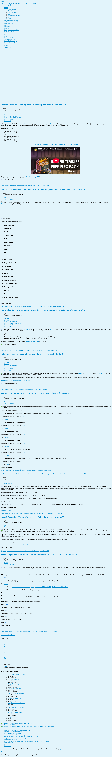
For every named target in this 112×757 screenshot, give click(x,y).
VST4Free (7, 44)
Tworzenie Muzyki (9, 39)
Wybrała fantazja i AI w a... (15, 698)
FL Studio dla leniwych (10, 41)
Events (6, 45)
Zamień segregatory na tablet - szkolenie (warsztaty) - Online (21, 736)
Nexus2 (7, 419)
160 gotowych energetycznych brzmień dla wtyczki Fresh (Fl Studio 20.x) (33, 354)
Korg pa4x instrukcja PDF (11, 30)
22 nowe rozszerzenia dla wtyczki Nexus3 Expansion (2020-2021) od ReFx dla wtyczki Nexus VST (44, 189)
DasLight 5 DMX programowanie (13, 731)
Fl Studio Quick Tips (10, 37)
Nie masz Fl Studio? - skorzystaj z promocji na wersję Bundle (56, 144)
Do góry (3, 752)
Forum (6, 25)
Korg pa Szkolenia (9, 23)
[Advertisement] (53, 75)
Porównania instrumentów (11, 22)
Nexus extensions (9, 199)
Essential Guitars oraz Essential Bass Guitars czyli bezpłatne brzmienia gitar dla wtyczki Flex (43, 310)
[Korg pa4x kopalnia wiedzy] (17, 723)
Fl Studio (6, 114)
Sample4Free (7, 47)
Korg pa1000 (8, 483)
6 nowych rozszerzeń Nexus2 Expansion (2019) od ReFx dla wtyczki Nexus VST (36, 393)
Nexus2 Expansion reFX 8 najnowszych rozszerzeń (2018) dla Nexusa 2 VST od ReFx (39, 555)
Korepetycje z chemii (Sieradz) (12, 739)
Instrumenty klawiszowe (11, 20)
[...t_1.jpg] (56, 510)
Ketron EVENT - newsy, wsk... (16, 707)
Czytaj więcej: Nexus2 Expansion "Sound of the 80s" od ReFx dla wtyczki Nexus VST (25, 551)
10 (5, 658)
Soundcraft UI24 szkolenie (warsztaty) (14, 735)
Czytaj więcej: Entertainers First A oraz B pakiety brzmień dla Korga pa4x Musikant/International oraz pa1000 (31, 513)
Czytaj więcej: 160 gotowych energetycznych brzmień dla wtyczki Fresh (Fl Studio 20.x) (25, 389)
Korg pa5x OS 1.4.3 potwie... (16, 688)
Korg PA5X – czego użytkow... (16, 703)
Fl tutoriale (7, 36)
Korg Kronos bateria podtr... (15, 679)
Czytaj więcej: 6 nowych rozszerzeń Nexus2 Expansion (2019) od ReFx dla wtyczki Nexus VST (27, 470)
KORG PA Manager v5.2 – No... (17, 674)
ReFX (6, 197)
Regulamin (7, 744)
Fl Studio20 (7, 121)
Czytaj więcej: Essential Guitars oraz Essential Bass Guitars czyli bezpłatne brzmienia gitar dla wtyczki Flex (30, 350)
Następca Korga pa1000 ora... (16, 712)
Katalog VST (8, 34)
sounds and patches (8, 635)
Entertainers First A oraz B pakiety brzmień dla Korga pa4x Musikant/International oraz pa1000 (44, 474)
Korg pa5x (7, 28)
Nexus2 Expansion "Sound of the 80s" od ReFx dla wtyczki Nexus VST (32, 517)
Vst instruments (12, 9)
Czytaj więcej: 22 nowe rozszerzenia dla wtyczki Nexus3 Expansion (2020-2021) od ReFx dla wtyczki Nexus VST (33, 306)
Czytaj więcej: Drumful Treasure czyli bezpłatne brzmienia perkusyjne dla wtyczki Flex (25, 185)
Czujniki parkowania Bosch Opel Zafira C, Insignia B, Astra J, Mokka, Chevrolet (26, 741)
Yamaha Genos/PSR (9, 33)
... (4, 650)
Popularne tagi (8, 746)
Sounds (10, 17)
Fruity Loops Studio (9, 42)
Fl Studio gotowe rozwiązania (12, 117)
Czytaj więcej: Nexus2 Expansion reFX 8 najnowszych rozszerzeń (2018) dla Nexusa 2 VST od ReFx (29, 631)
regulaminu (62, 749)
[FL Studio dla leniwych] (8, 724)
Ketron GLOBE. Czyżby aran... (16, 693)
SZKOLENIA (8, 19)
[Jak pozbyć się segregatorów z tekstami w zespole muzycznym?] (27, 726)
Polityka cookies (8, 742)
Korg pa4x (7, 26)
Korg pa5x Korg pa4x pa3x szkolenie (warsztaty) (17, 730)
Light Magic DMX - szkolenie (12, 733)
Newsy (6, 8)
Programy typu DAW (14, 15)
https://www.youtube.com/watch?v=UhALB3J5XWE (16, 380)
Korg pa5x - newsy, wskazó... (16, 684)
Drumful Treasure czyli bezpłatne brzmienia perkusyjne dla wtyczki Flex (33, 105)
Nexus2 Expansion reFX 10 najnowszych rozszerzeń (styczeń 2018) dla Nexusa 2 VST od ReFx (40, 587)
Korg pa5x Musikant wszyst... (16, 717)
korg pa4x (7, 482)
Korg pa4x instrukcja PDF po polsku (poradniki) (17, 738)
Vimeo (23, 416)
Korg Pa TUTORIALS (10, 31)
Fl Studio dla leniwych (10, 116)
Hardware (10, 14)
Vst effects (11, 11)
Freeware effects (12, 12)
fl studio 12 (7, 113)
